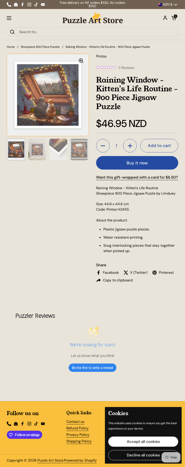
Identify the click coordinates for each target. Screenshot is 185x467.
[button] (173, 18)
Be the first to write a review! (92, 368)
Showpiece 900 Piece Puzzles (40, 47)
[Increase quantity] (130, 145)
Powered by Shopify (80, 460)
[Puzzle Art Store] (92, 18)
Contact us (75, 421)
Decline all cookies (143, 455)
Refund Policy (77, 428)
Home (11, 47)
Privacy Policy (77, 434)
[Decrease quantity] (103, 145)
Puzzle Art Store (50, 460)
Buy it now (137, 163)
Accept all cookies (143, 441)
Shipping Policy (79, 441)
